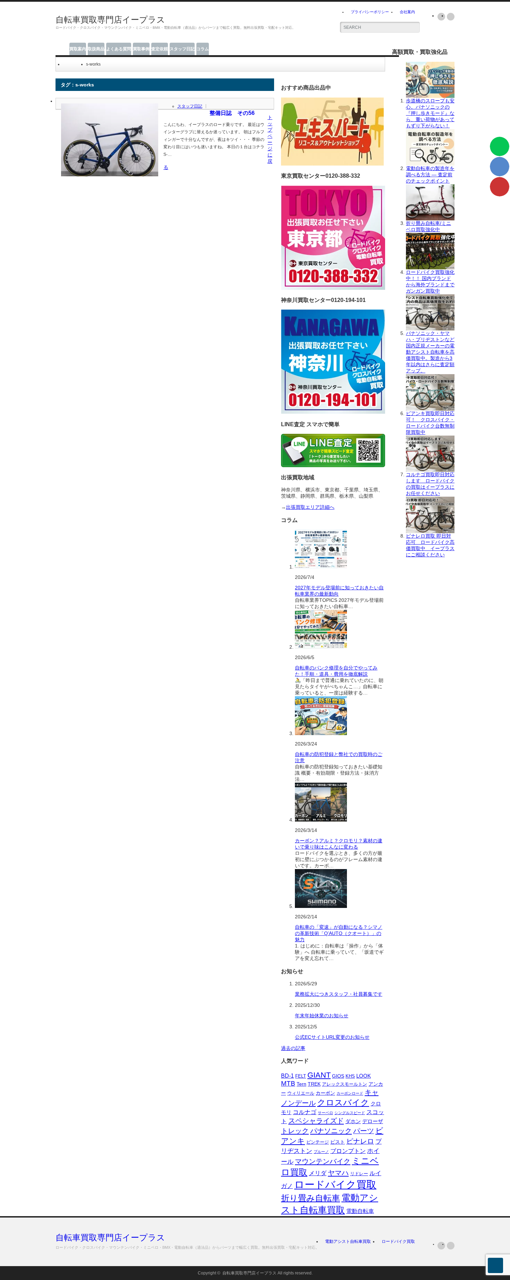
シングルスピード (349, 1113)
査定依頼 (159, 49)
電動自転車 (360, 1211)
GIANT (319, 1075)
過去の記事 (293, 1048)
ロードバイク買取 (335, 1184)
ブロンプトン (348, 1150)
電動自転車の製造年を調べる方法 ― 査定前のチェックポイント (430, 175)
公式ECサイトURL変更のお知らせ (332, 1037)
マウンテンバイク (322, 1161)
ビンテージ (317, 1142)
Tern (301, 1084)
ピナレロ (360, 1141)
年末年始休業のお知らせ (321, 1015)
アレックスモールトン (344, 1084)
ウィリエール (300, 1093)
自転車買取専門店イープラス (110, 19)
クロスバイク (343, 1102)
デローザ (372, 1121)
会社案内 (407, 12)
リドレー (359, 1173)
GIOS (338, 1076)
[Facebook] (441, 1245)
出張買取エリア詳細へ (310, 507)
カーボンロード (350, 1093)
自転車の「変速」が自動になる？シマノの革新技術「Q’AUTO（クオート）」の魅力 (338, 933)
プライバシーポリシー (370, 12)
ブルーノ (321, 1152)
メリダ (317, 1173)
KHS (350, 1076)
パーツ (363, 1131)
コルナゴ (304, 1112)
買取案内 (77, 49)
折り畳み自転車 (310, 1198)
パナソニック (331, 1131)
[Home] (66, 64)
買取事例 (141, 49)
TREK (314, 1084)
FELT (300, 1076)
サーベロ (325, 1113)
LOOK (363, 1076)
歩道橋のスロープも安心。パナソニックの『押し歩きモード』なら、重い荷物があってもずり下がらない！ (430, 113)
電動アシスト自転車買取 (348, 1241)
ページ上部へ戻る (495, 1265)
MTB (288, 1083)
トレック (295, 1131)
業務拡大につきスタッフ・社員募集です (338, 994)
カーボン (325, 1093)
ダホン (353, 1121)
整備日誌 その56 (232, 113)
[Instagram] (450, 16)
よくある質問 (118, 49)
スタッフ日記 (182, 49)
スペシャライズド (316, 1121)
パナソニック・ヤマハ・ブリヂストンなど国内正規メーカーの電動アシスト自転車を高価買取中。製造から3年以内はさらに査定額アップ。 (430, 351)
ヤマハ (338, 1173)
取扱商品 (96, 49)
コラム (202, 49)
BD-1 (287, 1075)
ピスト (337, 1142)
